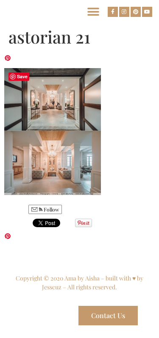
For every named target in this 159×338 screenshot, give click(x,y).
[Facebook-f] (113, 12)
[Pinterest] (136, 12)
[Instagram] (124, 12)
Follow (50, 209)
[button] (93, 11)
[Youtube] (147, 12)
